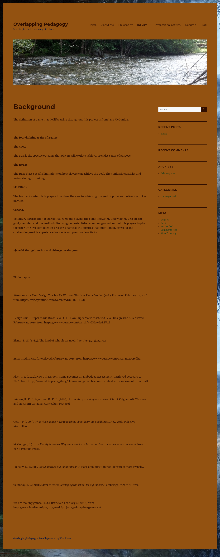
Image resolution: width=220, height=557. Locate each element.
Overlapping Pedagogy (40, 24)
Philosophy (125, 24)
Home (93, 24)
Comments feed (169, 230)
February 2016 (168, 173)
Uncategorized (168, 196)
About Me (107, 24)
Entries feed (167, 226)
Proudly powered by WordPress (55, 538)
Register (165, 219)
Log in (164, 223)
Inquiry (142, 24)
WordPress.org (168, 233)
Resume (190, 24)
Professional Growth (168, 24)
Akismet (21, 553)
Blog (204, 24)
